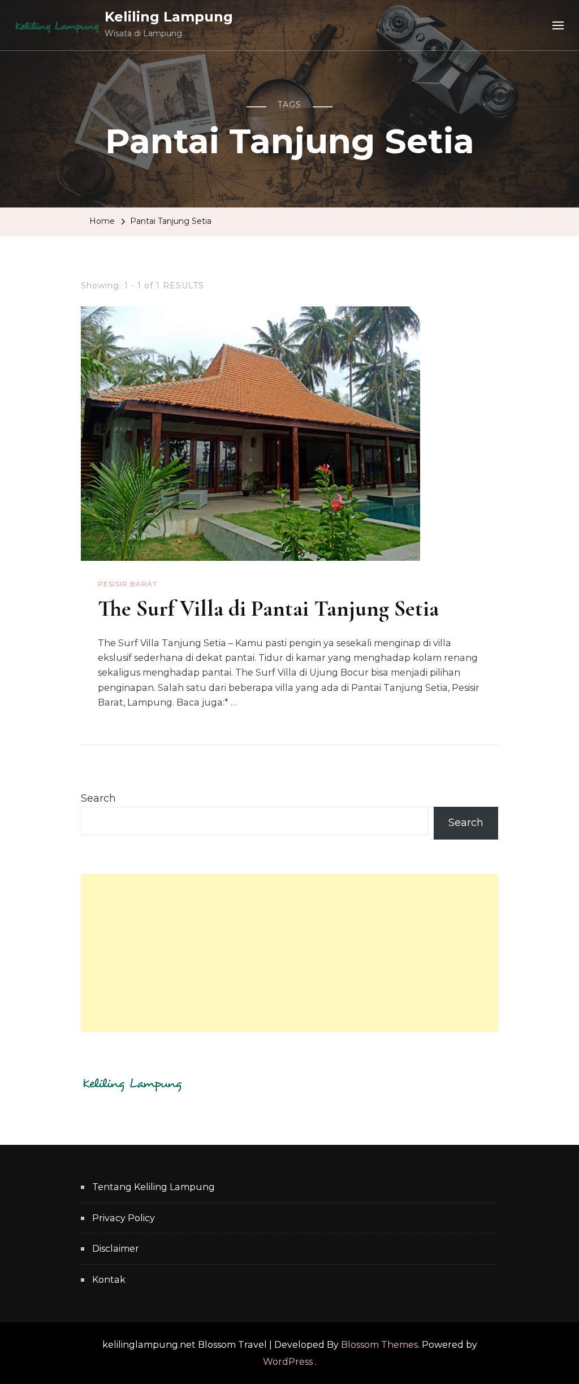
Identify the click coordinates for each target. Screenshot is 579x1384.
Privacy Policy (123, 1218)
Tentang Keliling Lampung (153, 1187)
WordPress (288, 1361)
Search (98, 798)
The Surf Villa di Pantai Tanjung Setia (268, 608)
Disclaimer (115, 1248)
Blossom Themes (379, 1344)
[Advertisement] (289, 952)
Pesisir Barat (127, 583)
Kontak (109, 1279)
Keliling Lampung (169, 16)
